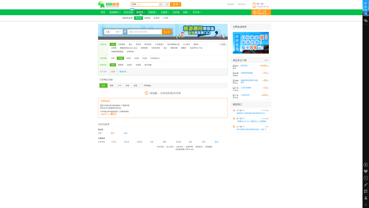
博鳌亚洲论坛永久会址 (128, 48)
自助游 (151, 12)
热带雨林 (144, 48)
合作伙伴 (179, 147)
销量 (111, 85)
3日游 (136, 58)
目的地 (176, 12)
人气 (119, 85)
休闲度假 (101, 142)
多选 (223, 44)
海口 (165, 48)
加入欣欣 (170, 147)
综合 (103, 85)
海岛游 (126, 142)
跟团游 (139, 12)
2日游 (128, 58)
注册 (264, 11)
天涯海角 (121, 44)
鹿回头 (196, 44)
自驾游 (138, 65)
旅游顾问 (114, 12)
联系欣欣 (199, 147)
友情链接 (208, 147)
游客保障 (230, 4)
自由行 (129, 65)
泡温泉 (139, 142)
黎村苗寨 (174, 48)
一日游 (165, 18)
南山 (130, 44)
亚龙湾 (138, 44)
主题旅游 (101, 138)
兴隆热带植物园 (117, 52)
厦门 (161, 4)
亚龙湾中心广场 (196, 48)
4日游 (144, 58)
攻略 (185, 12)
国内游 (147, 18)
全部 (113, 44)
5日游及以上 (155, 58)
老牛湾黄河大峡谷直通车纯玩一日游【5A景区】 (252, 129)
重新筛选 (122, 72)
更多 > (126, 133)
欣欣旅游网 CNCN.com (185, 149)
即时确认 (147, 85)
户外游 (113, 142)
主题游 (164, 12)
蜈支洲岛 (148, 44)
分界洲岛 (130, 52)
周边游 (138, 18)
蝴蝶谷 (183, 48)
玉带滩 (113, 48)
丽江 (112, 133)
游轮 (190, 142)
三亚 (167, 4)
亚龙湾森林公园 (173, 44)
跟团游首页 (128, 18)
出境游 (156, 18)
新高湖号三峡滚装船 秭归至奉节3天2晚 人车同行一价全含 (252, 113)
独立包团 (148, 65)
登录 (259, 11)
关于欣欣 (160, 147)
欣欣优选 (128, 12)
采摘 (203, 142)
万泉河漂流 (155, 48)
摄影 (164, 142)
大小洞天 (186, 44)
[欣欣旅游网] (108, 4)
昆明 (99, 133)
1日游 (120, 58)
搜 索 (175, 4)
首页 (103, 12)
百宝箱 (196, 12)
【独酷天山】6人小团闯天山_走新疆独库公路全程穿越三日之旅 (252, 121)
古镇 (151, 142)
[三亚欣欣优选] (250, 43)
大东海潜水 (159, 44)
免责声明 (189, 147)
